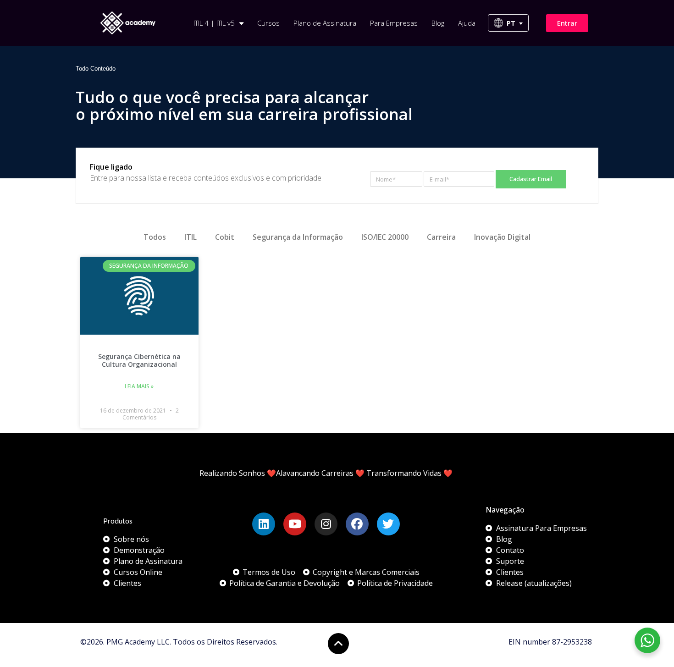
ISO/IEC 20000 (385, 237)
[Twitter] (388, 524)
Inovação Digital (502, 237)
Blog (437, 23)
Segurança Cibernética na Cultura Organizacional (139, 360)
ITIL (190, 237)
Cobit (224, 237)
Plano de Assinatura (324, 23)
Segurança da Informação (298, 237)
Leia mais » (139, 386)
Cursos (268, 23)
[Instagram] (326, 524)
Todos (155, 237)
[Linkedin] (263, 524)
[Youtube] (294, 524)
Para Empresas (394, 23)
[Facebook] (357, 524)
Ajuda (466, 23)
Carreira (441, 237)
